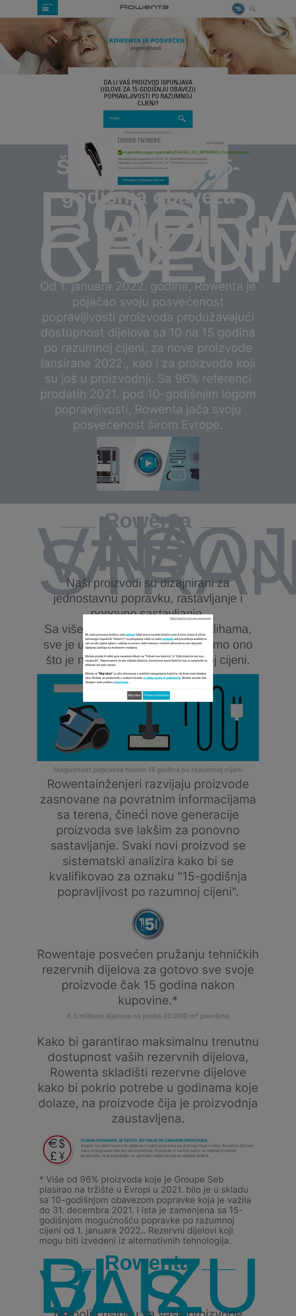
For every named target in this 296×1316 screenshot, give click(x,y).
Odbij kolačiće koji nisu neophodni (190, 618)
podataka (167, 639)
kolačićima (121, 682)
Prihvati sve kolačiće (156, 695)
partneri (130, 634)
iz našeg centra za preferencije (162, 678)
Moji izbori (134, 695)
